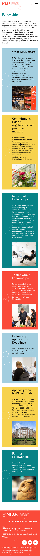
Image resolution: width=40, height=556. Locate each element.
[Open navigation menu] (36, 3)
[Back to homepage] (10, 3)
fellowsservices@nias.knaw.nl (26, 534)
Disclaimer (14, 547)
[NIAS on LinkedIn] (30, 542)
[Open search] (30, 3)
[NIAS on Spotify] (24, 542)
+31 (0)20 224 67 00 (9, 534)
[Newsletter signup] (35, 542)
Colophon (5, 547)
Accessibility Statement (29, 547)
